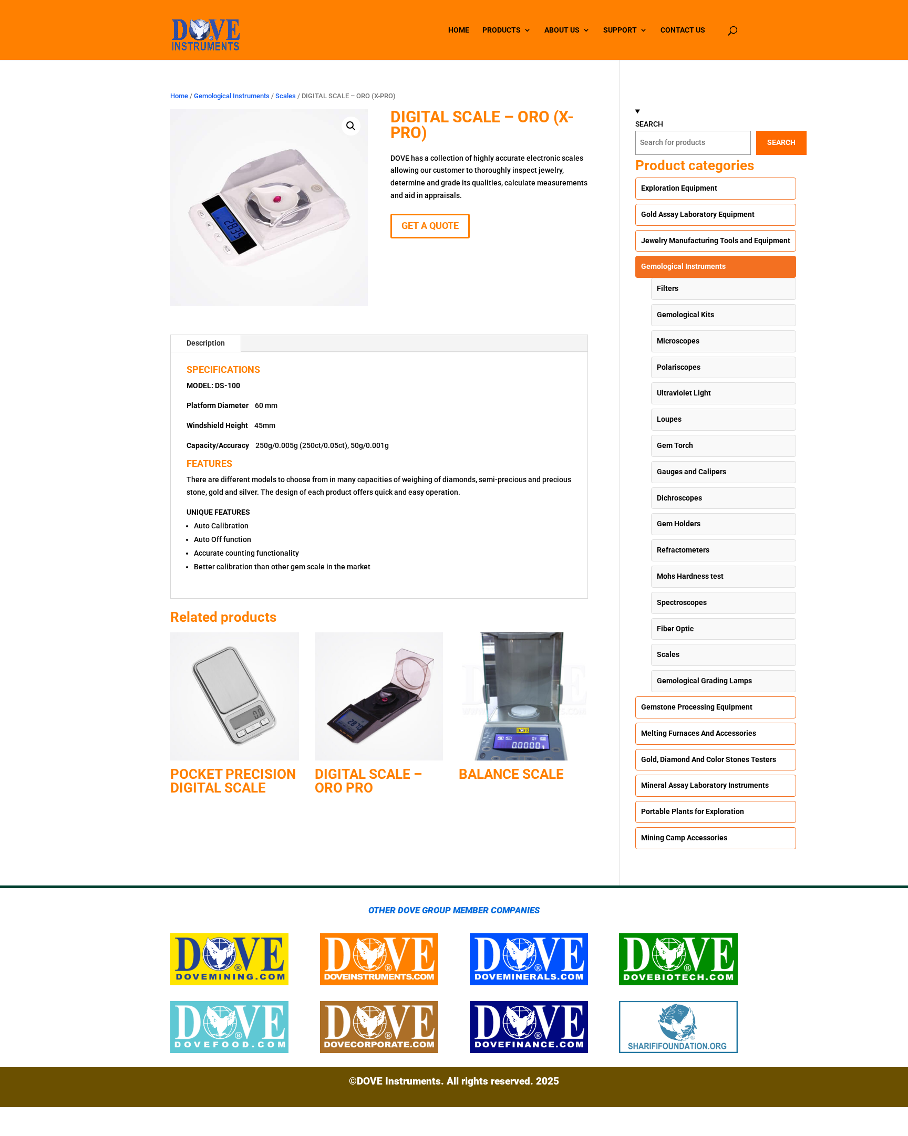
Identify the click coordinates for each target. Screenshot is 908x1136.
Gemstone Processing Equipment (696, 707)
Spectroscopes (682, 602)
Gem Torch (675, 445)
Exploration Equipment (679, 188)
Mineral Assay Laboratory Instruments (705, 785)
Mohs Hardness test (690, 576)
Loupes (669, 419)
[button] (351, 126)
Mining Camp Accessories (684, 837)
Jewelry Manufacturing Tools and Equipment (715, 240)
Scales (285, 96)
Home (179, 96)
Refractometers (683, 550)
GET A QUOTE (430, 225)
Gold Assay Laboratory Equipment (698, 214)
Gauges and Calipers (691, 471)
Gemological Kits (685, 314)
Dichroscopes (679, 498)
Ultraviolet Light (684, 393)
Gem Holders (678, 523)
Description (206, 343)
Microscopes (678, 341)
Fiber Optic (675, 628)
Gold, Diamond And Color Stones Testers (708, 759)
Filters (667, 288)
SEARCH (649, 124)
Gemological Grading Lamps (704, 680)
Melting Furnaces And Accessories (698, 733)
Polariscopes (678, 367)
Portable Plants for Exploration (692, 811)
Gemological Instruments (232, 96)
